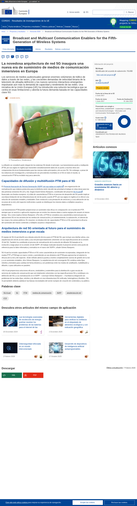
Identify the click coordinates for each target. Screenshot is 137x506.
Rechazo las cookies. (119, 502)
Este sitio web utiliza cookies (17, 502)
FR (17, 56)
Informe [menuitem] (38, 49)
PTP (5, 298)
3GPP (59, 293)
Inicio (5, 27)
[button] (86, 12)
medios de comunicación (42, 293)
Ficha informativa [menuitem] (8, 49)
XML (13, 375)
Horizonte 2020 (35, 31)
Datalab (68, 27)
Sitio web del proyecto (105, 75)
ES (12, 56)
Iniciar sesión (74, 12)
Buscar (75, 27)
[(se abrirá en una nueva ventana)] (19, 10)
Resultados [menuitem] (49, 49)
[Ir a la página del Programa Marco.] (6, 40)
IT (21, 56)
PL (27, 56)
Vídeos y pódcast (48, 27)
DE (3, 56)
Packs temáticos (14, 27)
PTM (25, 293)
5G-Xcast (77, 192)
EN (8, 56)
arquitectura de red (74, 293)
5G (17, 293)
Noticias (60, 27)
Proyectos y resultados (31, 27)
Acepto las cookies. (87, 502)
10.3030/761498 (101, 83)
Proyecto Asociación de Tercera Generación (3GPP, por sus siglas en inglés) (33, 186)
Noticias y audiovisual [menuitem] (62, 49)
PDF (35, 375)
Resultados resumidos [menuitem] (24, 49)
